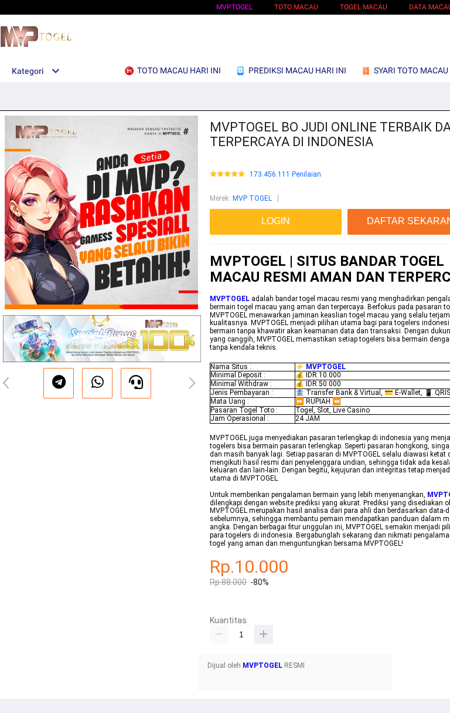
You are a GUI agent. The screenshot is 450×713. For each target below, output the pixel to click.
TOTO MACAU (296, 7)
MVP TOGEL (252, 198)
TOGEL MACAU (363, 7)
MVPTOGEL (234, 7)
